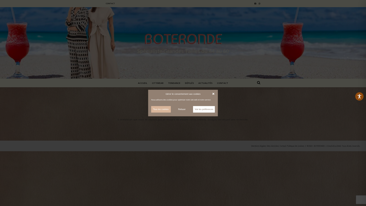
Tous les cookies (161, 109)
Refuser (182, 109)
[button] (213, 93)
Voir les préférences (204, 109)
